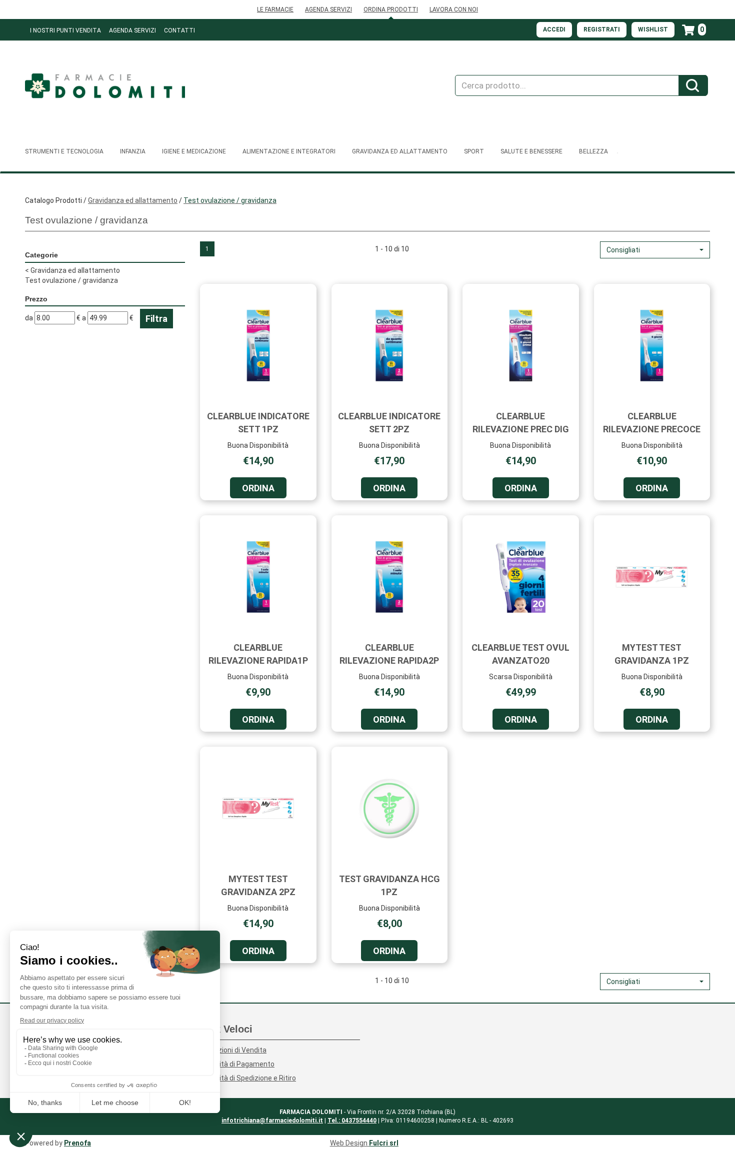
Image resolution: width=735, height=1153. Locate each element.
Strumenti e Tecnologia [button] (64, 151)
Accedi (554, 29)
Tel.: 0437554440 (352, 1120)
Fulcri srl (383, 1143)
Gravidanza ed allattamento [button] (400, 151)
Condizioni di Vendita (233, 1050)
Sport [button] (474, 151)
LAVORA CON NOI (454, 9)
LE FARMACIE (275, 9)
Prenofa (77, 1143)
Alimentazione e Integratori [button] (289, 151)
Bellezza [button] (593, 151)
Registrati (602, 29)
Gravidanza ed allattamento (133, 200)
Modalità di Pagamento (237, 1064)
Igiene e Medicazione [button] (194, 151)
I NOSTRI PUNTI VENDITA (65, 30)
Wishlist (653, 29)
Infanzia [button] (133, 151)
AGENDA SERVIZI (328, 9)
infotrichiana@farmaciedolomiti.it (272, 1120)
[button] (655, 249)
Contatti (179, 30)
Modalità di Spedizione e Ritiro (248, 1078)
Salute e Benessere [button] (531, 151)
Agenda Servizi (132, 30)
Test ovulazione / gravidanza (71, 280)
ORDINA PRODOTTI (391, 9)
